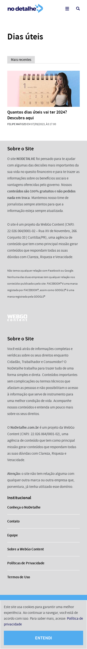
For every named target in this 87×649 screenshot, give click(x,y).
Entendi (43, 638)
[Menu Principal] (67, 8)
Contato (13, 521)
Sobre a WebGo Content (25, 549)
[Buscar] (78, 8)
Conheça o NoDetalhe (24, 507)
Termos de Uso (18, 577)
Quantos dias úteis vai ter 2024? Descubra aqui (37, 115)
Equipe (12, 535)
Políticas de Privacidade (25, 563)
